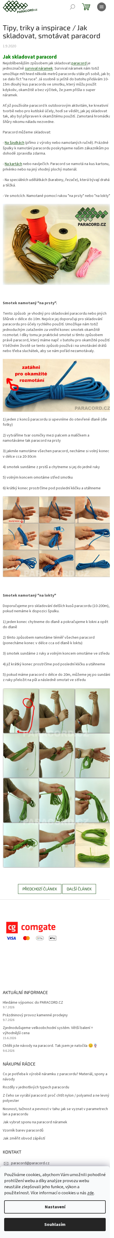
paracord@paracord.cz (30, 1163)
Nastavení (55, 1207)
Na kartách (13, 164)
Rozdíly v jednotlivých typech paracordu (36, 1087)
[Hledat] (72, 6)
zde (90, 1193)
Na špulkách (14, 143)
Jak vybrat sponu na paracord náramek (35, 1122)
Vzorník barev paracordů (23, 1130)
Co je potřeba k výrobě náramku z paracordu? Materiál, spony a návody (55, 1077)
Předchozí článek (39, 888)
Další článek (79, 888)
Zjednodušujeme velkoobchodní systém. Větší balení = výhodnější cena (48, 1030)
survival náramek (39, 68)
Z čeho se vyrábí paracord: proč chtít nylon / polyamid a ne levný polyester (56, 1098)
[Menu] (101, 6)
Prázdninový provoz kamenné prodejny (35, 1015)
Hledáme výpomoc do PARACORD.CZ (33, 1002)
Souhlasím (55, 1224)
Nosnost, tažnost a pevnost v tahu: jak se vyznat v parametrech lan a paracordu (55, 1112)
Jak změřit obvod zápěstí (24, 1138)
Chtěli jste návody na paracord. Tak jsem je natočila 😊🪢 (50, 1045)
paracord (79, 63)
